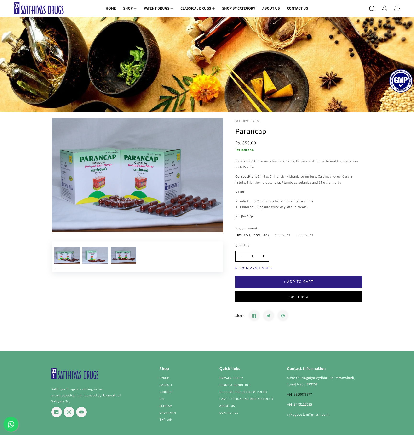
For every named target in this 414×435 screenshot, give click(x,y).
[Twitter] (268, 315)
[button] (130, 8)
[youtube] (81, 412)
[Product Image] (137, 175)
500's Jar (282, 235)
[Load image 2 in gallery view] (95, 256)
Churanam (168, 413)
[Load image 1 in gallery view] (67, 256)
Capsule (166, 385)
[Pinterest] (283, 315)
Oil (162, 399)
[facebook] (56, 412)
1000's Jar (305, 235)
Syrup (164, 378)
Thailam (166, 420)
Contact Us (228, 413)
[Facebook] (254, 315)
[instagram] (69, 412)
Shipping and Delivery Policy (243, 392)
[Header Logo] (39, 8)
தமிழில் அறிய (245, 216)
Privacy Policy (231, 378)
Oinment (166, 392)
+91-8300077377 (299, 394)
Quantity (242, 245)
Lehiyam (166, 406)
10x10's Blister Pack (252, 235)
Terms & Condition (235, 385)
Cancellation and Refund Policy (246, 399)
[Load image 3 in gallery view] (123, 256)
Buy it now (298, 297)
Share (240, 315)
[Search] (372, 8)
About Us (227, 406)
